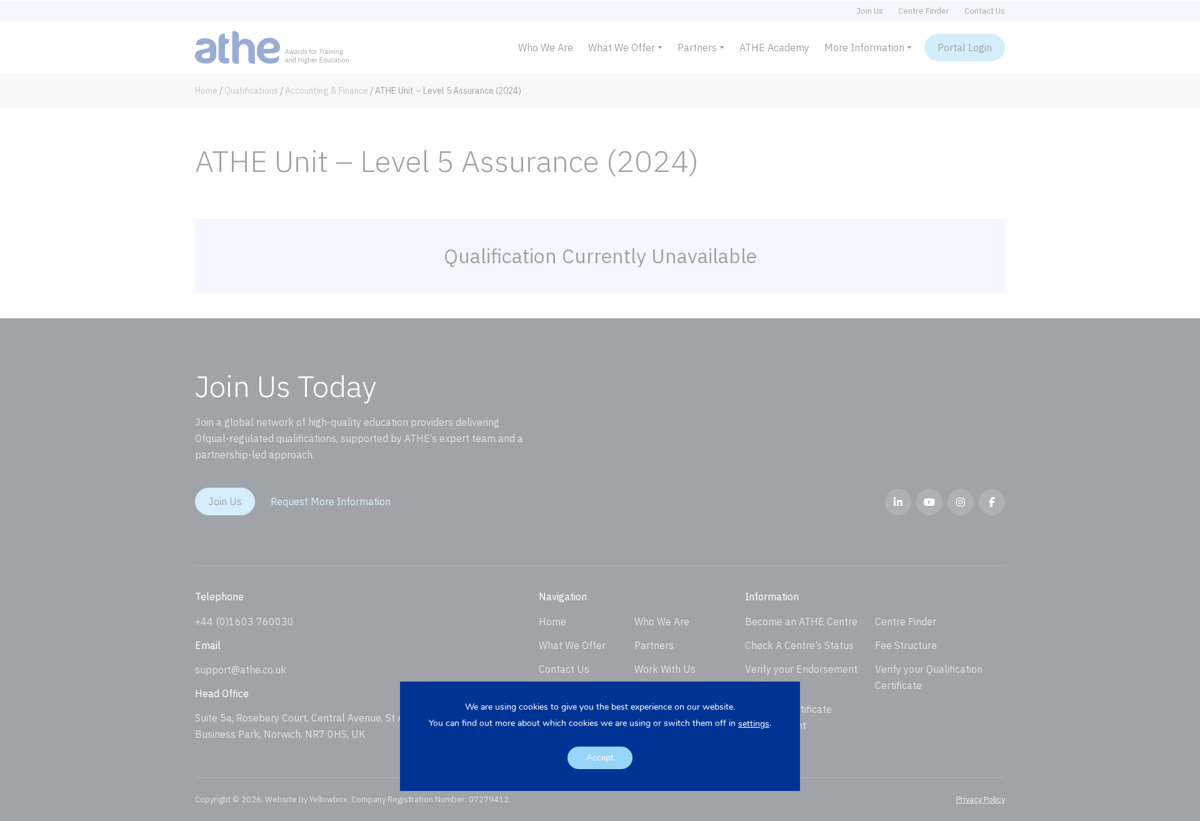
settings (753, 724)
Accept (600, 757)
